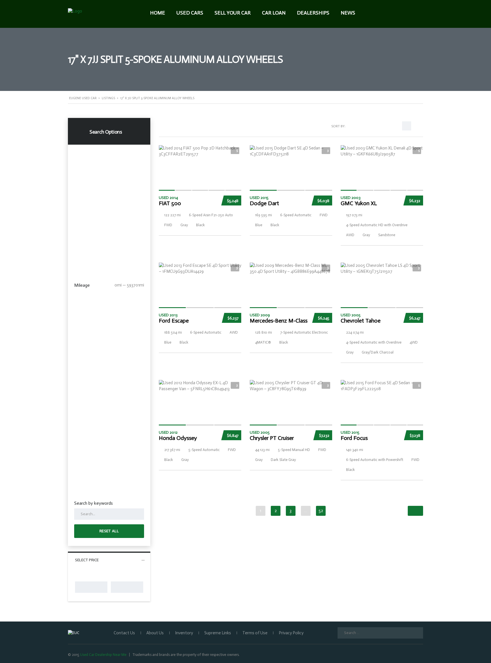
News (348, 13)
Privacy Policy (291, 632)
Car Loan (274, 13)
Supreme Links (217, 632)
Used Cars (189, 13)
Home (157, 13)
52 (321, 510)
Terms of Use (254, 632)
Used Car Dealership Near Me (103, 654)
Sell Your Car (233, 13)
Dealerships (313, 13)
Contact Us (124, 632)
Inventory (184, 632)
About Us (155, 632)
